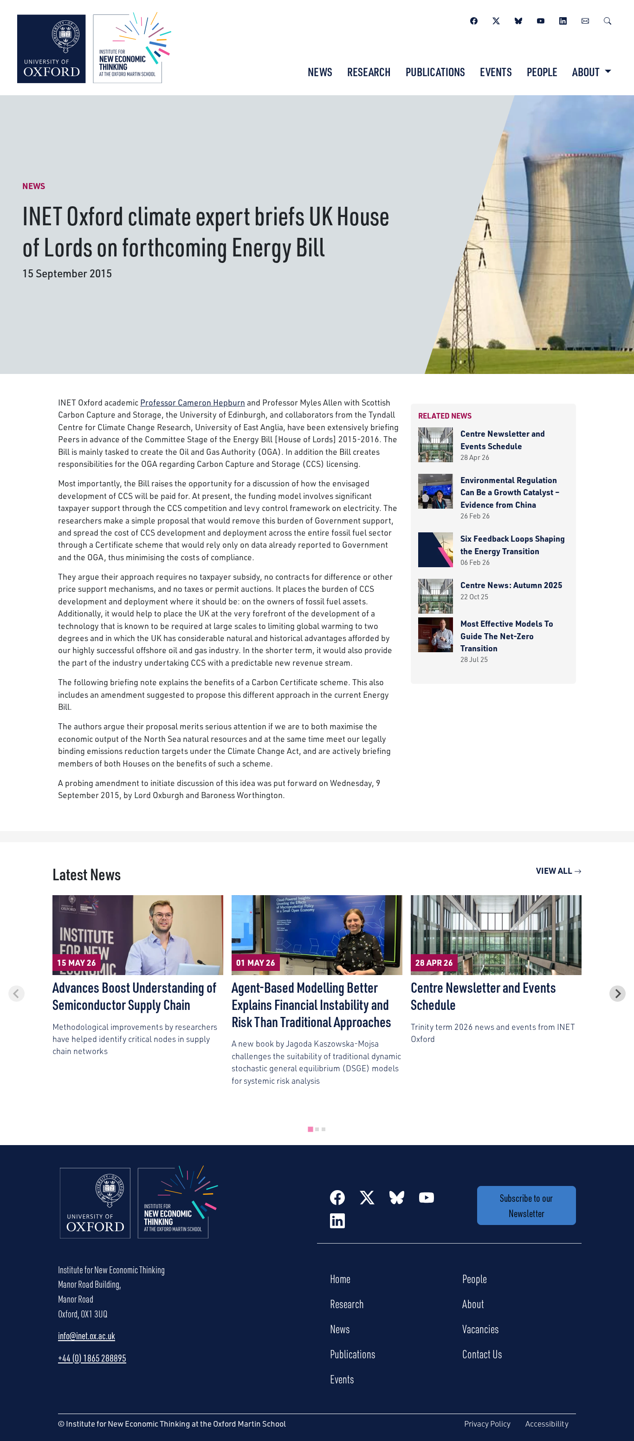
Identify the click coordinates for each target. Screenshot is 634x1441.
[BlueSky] (518, 19)
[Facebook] (474, 19)
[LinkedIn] (563, 19)
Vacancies (480, 1328)
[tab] (310, 1129)
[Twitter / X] (496, 19)
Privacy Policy (487, 1423)
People (542, 71)
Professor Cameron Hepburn (192, 402)
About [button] (587, 71)
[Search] (607, 19)
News (320, 71)
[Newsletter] (585, 19)
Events (496, 71)
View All (555, 870)
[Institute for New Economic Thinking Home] (139, 1211)
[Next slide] (617, 993)
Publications (435, 71)
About (473, 1303)
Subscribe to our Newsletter (526, 1205)
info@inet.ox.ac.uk (86, 1336)
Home (340, 1278)
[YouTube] (541, 19)
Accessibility (547, 1423)
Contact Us (482, 1353)
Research (369, 71)
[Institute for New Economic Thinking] (94, 46)
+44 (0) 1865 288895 (92, 1358)
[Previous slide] (16, 993)
